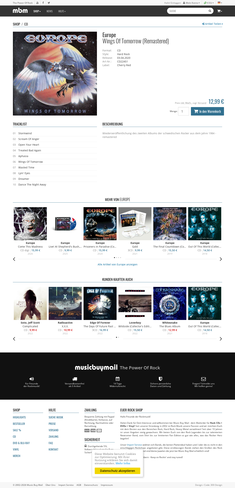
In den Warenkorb (210, 111)
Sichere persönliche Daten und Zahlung (160, 385)
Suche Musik (56, 417)
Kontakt (53, 449)
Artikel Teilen (212, 24)
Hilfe (61, 11)
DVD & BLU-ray (21, 443)
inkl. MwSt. (186, 102)
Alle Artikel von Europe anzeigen (118, 264)
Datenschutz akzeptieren (117, 471)
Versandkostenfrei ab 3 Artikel (74, 385)
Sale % (17, 430)
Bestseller (19, 424)
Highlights (19, 417)
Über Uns (50, 484)
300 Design (216, 484)
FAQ (51, 443)
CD (26, 23)
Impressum (107, 484)
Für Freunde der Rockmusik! (32, 385)
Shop (36, 11)
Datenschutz (91, 484)
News (50, 11)
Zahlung (53, 436)
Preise (52, 424)
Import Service (134, 444)
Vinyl (16, 449)
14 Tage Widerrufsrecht (118, 385)
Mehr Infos (123, 463)
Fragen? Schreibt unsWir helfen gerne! (203, 385)
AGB (79, 484)
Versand (202, 102)
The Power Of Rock (23, 2)
